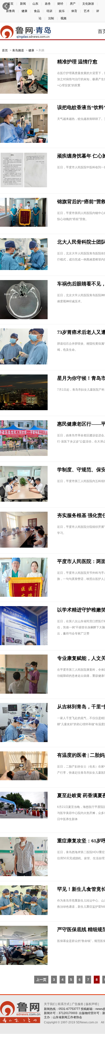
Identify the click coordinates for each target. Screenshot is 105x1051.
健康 (31, 50)
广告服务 (78, 1004)
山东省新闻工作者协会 (67, 1017)
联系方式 (64, 1004)
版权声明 (91, 1004)
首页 (5, 50)
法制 (51, 18)
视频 (63, 18)
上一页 (41, 980)
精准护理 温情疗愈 (77, 61)
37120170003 (68, 1013)
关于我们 (50, 1004)
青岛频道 (18, 50)
